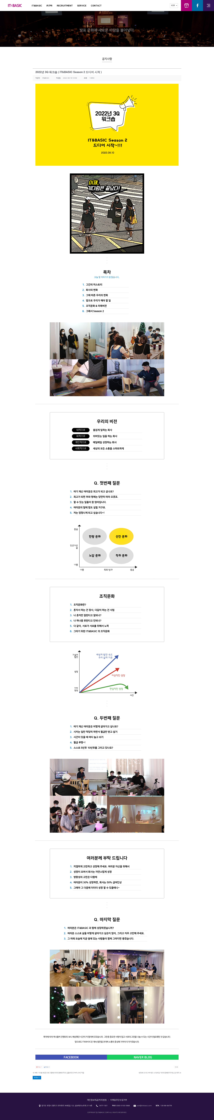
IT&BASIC (37, 6)
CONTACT (96, 6)
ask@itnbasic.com (144, 1106)
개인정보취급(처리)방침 (97, 1100)
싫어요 (46, 1067)
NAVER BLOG (143, 1057)
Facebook (197, 5)
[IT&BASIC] (15, 4)
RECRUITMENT (65, 6)
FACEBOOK (71, 1057)
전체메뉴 (208, 5)
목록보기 (37, 1077)
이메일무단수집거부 (118, 1100)
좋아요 (39, 1067)
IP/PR (49, 6)
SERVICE (81, 6)
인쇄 (176, 1067)
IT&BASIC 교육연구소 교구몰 (186, 5)
